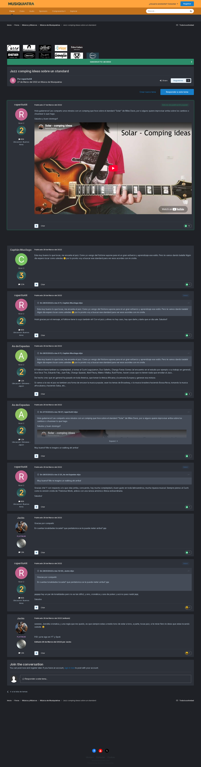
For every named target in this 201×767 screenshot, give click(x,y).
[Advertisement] (57, 36)
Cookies (111, 757)
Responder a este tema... (35, 679)
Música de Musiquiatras (51, 82)
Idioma (89, 757)
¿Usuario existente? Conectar (163, 4)
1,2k (22, 381)
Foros (12, 11)
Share (164, 80)
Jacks (20, 517)
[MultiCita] (36, 226)
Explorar (73, 11)
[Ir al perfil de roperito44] (13, 80)
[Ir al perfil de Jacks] (21, 527)
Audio (31, 11)
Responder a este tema (177, 92)
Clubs (22, 11)
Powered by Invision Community (100, 763)
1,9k (22, 552)
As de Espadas (21, 346)
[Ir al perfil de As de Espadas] (21, 356)
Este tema (180, 11)
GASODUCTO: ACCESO (100, 62)
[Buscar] (191, 11)
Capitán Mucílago (20, 249)
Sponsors (43, 11)
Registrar (187, 4)
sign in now (70, 668)
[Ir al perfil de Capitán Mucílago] (21, 259)
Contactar (100, 757)
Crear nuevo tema (148, 92)
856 (22, 139)
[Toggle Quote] (38, 303)
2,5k (22, 284)
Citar (43, 226)
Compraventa (58, 11)
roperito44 (26, 79)
